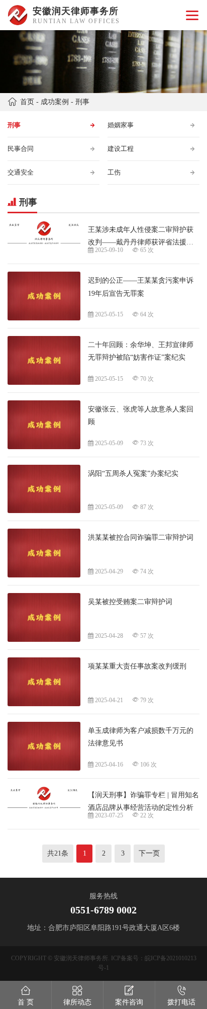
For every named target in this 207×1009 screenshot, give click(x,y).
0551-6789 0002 (103, 909)
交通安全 (21, 172)
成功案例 (55, 102)
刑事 (82, 102)
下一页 (149, 853)
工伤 (114, 172)
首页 (27, 102)
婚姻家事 (121, 125)
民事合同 (21, 148)
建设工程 (121, 148)
